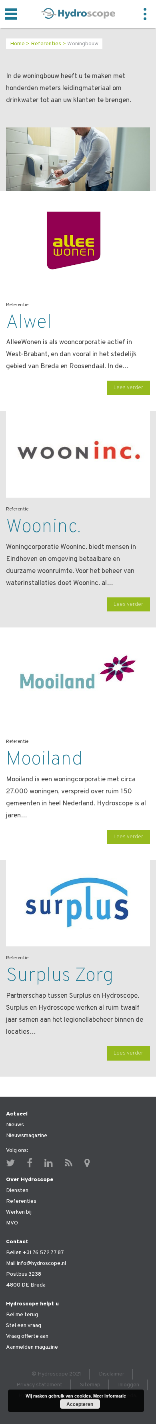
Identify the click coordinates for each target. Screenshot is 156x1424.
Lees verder (128, 387)
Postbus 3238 (23, 1274)
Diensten (17, 1190)
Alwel (29, 323)
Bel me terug (22, 1314)
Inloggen (128, 1385)
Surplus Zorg (60, 976)
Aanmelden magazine (32, 1347)
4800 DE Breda (26, 1285)
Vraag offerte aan (27, 1336)
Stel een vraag (23, 1325)
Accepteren (79, 1404)
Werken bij (19, 1212)
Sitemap (90, 1385)
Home (17, 43)
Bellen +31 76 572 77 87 (35, 1252)
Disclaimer (111, 1374)
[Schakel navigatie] (11, 14)
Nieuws (15, 1124)
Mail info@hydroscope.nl (36, 1263)
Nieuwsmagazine (26, 1135)
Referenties (46, 43)
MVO (12, 1223)
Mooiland (44, 760)
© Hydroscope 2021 (56, 1374)
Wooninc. (43, 527)
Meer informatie (109, 1396)
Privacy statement (39, 1385)
